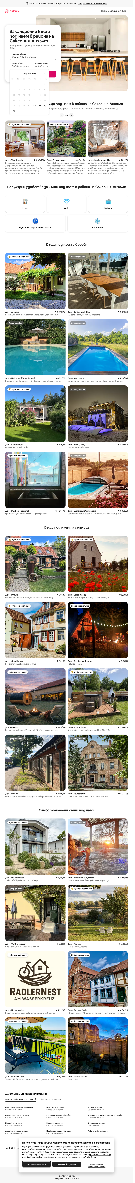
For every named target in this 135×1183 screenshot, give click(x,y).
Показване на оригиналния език (92, 3)
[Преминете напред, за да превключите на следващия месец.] (44, 73)
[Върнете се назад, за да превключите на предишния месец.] (14, 73)
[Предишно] (62, 115)
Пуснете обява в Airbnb (113, 11)
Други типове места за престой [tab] (20, 1099)
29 (40, 106)
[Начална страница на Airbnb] (12, 11)
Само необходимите (66, 1164)
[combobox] (33, 57)
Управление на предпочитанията (96, 1165)
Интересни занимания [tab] (50, 1099)
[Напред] (71, 115)
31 (14, 111)
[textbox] (21, 66)
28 (34, 106)
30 (45, 106)
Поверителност (61, 1178)
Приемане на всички (36, 1164)
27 (29, 106)
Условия (75, 1178)
